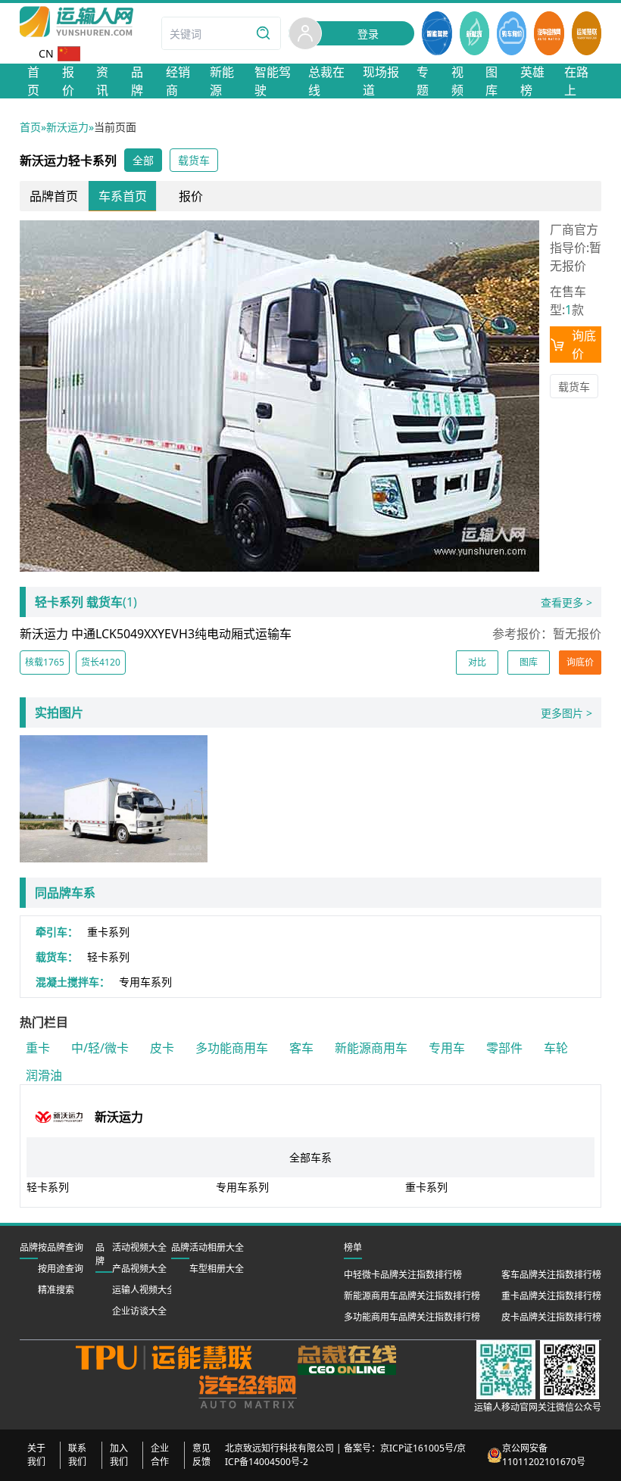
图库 (529, 662)
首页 (30, 127)
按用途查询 (60, 1268)
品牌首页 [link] (54, 196)
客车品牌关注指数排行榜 (551, 1274)
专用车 (447, 1048)
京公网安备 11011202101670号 (543, 1455)
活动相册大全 (216, 1247)
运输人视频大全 (144, 1289)
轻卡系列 (108, 956)
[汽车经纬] (247, 1392)
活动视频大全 (139, 1247)
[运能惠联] (175, 1360)
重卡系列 (108, 931)
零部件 (504, 1048)
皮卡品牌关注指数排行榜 (551, 1317)
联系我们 (77, 1455)
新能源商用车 (371, 1048)
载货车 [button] (194, 160)
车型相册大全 (216, 1268)
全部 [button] (143, 160)
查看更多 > (566, 602)
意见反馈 (201, 1455)
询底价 (584, 344)
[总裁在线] (347, 1360)
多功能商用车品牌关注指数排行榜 (412, 1317)
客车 (301, 1048)
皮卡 (162, 1048)
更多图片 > (566, 713)
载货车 (574, 386)
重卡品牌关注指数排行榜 (551, 1295)
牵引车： (57, 931)
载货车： (57, 956)
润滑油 (44, 1075)
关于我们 (36, 1455)
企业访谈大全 (139, 1311)
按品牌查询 (60, 1247)
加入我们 (119, 1455)
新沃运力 (67, 127)
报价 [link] (191, 196)
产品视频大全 (139, 1268)
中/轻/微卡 (100, 1048)
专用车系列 (145, 981)
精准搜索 (56, 1289)
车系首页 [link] (122, 196)
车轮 (556, 1048)
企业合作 (160, 1455)
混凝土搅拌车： (73, 981)
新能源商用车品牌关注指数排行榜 (412, 1295)
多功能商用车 (231, 1048)
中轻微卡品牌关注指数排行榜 (403, 1274)
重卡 (38, 1048)
